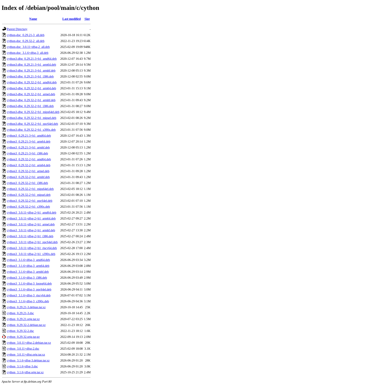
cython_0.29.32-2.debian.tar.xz (26, 325)
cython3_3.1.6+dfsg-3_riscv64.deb (29, 295)
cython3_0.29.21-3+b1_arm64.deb (28, 141)
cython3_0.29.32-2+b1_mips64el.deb (30, 189)
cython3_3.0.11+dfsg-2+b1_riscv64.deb (32, 248)
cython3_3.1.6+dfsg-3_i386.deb (27, 277)
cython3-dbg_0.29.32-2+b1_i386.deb (30, 106)
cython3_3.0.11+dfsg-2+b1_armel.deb (31, 224)
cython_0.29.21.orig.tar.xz (23, 319)
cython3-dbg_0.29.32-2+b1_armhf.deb (31, 100)
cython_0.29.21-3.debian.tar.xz (26, 307)
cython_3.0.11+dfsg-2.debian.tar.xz (29, 342)
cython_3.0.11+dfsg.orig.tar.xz (26, 354)
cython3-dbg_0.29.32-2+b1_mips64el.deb (33, 112)
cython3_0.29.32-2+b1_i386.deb (27, 183)
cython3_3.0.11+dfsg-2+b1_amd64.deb (31, 212)
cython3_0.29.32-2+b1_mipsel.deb (29, 194)
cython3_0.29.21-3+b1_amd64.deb (29, 135)
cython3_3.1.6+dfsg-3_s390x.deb (28, 301)
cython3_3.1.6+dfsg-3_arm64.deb (28, 265)
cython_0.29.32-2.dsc (20, 331)
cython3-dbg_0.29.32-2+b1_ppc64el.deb (32, 123)
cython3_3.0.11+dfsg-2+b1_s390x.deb (31, 254)
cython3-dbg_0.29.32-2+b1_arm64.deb (31, 88)
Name (33, 19)
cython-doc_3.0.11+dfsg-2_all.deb (28, 47)
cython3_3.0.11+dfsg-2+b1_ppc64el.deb (32, 242)
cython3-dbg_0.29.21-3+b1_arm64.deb (31, 64)
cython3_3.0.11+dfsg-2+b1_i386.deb (30, 236)
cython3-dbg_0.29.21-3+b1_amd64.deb (32, 58)
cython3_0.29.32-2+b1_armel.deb (28, 171)
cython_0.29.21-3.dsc (20, 313)
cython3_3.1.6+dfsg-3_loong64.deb (29, 283)
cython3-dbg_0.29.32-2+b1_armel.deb (31, 94)
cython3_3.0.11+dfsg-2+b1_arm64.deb (31, 218)
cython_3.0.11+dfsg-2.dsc (23, 348)
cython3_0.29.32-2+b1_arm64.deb (28, 165)
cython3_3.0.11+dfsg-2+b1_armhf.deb (31, 230)
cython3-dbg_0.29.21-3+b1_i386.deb (30, 76)
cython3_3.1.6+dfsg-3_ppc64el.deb (29, 289)
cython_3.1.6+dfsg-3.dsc (22, 366)
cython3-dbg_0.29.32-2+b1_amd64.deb (32, 82)
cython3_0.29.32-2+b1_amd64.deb (29, 159)
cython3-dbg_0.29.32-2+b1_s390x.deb (31, 129)
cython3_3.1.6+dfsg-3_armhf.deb (28, 271)
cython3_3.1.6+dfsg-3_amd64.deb (28, 260)
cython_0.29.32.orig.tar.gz (23, 336)
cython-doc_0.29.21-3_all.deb (25, 35)
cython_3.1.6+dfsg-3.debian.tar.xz (28, 360)
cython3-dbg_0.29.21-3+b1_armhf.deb (31, 70)
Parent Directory (17, 29)
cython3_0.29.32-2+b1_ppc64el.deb (29, 200)
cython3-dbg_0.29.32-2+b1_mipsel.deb (31, 118)
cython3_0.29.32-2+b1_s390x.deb (28, 206)
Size (87, 19)
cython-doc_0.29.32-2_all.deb (25, 41)
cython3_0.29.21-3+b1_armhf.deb (28, 147)
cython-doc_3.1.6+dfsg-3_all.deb (27, 52)
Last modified (71, 19)
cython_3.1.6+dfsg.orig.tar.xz (25, 372)
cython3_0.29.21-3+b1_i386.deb (27, 153)
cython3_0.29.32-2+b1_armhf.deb (28, 177)
